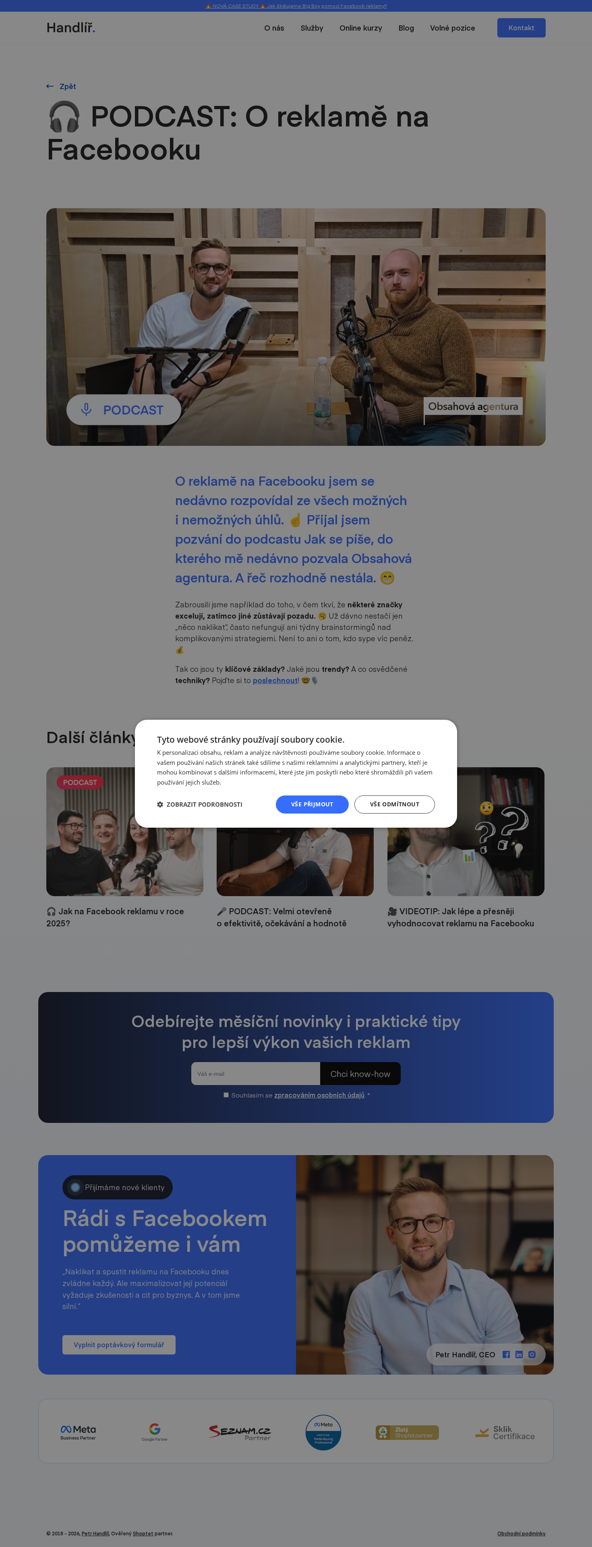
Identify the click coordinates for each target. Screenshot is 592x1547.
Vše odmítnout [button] (394, 804)
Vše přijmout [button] (312, 804)
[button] (199, 804)
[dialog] (296, 773)
